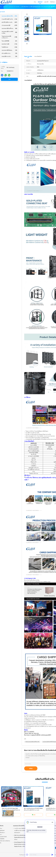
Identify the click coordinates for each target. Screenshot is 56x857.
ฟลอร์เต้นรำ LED (9, 44)
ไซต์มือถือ (2, 838)
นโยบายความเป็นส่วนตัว (5, 841)
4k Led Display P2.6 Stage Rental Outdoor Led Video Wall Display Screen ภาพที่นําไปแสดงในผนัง (21, 844)
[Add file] (27, 854)
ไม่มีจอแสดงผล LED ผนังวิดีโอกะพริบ (32, 741)
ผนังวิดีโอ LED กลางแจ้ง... (9, 22)
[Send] (52, 854)
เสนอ (30, 768)
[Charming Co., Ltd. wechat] (9, 75)
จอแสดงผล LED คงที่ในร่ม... (9, 28)
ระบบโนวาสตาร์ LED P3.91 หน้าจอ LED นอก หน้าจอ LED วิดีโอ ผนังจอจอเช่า (21, 830)
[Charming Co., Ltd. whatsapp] (5, 75)
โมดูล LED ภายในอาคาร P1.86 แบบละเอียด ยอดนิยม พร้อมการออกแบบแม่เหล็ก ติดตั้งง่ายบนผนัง (33, 810)
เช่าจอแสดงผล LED (9, 25)
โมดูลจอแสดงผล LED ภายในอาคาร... (9, 37)
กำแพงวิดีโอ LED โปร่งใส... (9, 19)
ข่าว (1, 834)
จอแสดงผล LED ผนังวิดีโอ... (9, 16)
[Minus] (52, 822)
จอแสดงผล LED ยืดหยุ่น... (9, 50)
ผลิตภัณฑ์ (2, 830)
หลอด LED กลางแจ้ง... (9, 56)
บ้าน (1, 828)
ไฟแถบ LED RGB (9, 41)
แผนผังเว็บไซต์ (3, 836)
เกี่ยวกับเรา (2, 832)
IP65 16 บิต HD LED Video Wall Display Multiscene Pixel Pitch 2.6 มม (21, 837)
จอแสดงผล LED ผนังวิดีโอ (19, 825)
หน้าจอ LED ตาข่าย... (9, 53)
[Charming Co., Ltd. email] (2, 75)
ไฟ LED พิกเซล (9, 47)
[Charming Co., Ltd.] (6, 2)
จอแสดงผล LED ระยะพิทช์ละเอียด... (9, 32)
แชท (9, 79)
